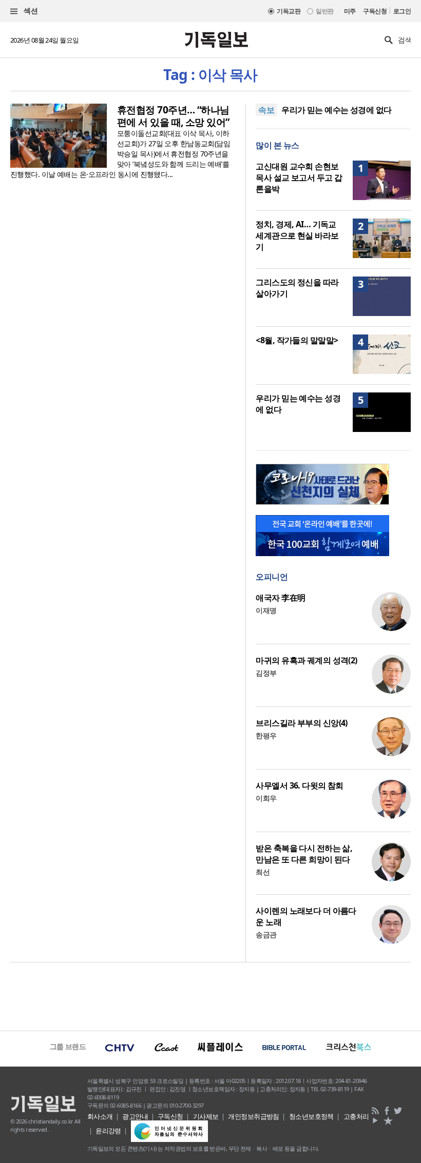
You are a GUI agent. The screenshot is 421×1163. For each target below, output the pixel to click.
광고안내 (135, 1116)
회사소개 (100, 1116)
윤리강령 (108, 1130)
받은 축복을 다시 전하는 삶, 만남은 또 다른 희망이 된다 (304, 853)
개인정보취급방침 (253, 1116)
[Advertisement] (210, 995)
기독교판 (288, 11)
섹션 (30, 10)
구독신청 (375, 11)
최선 (263, 872)
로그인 (402, 11)
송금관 (266, 934)
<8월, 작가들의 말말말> (297, 340)
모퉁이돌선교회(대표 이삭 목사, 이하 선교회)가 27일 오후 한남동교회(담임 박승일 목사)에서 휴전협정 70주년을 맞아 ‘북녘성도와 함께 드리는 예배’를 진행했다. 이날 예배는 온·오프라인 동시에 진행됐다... (120, 153)
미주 (350, 11)
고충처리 (356, 1116)
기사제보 (206, 1116)
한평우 (266, 735)
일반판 (324, 11)
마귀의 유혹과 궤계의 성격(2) (306, 660)
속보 (266, 109)
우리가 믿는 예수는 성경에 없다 (336, 109)
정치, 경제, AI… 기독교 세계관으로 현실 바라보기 (297, 235)
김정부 (266, 673)
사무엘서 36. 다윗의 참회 (299, 785)
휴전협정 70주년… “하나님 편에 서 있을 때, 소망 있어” (173, 116)
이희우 (266, 798)
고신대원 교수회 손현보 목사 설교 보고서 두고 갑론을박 (299, 177)
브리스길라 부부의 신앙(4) (302, 722)
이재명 (266, 610)
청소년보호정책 (311, 1116)
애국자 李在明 (280, 597)
